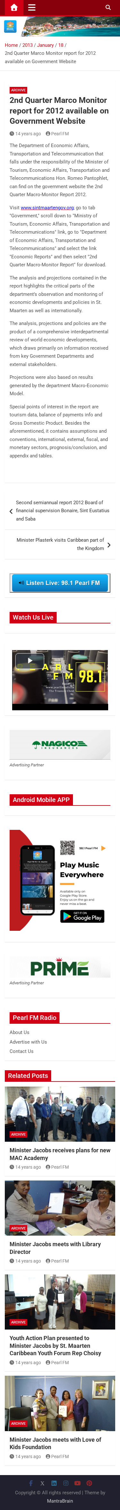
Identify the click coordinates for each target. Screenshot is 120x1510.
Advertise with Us (28, 1042)
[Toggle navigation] (31, 7)
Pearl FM (60, 133)
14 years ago (28, 133)
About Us (19, 1032)
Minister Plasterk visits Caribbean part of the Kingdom (60, 544)
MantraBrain (60, 1501)
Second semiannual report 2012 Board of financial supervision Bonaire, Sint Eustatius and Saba (62, 511)
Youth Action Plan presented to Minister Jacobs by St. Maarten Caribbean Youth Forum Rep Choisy (55, 1345)
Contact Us (22, 1051)
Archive (18, 90)
